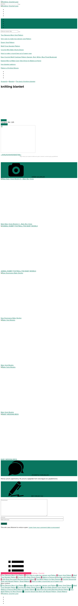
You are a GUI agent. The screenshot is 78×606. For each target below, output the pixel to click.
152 (5, 155)
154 (10, 155)
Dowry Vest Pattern (7, 42)
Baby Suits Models (7, 412)
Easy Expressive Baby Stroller (11, 318)
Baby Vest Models (7, 365)
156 (14, 155)
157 (17, 155)
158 (19, 155)
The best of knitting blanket (25, 82)
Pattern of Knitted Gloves (10, 68)
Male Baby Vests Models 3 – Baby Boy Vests (16, 224)
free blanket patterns (8, 64)
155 (12, 155)
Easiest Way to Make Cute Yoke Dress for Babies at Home (21, 61)
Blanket (11, 82)
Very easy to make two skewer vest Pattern (16, 39)
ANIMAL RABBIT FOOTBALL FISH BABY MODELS (18, 271)
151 (3, 155)
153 (7, 155)
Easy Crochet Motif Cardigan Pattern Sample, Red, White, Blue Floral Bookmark (29, 57)
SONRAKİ (4, 124)
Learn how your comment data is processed (44, 527)
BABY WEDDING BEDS (9, 459)
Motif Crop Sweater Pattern (10, 46)
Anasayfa (4, 82)
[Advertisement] (39, 105)
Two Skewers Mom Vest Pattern (12, 35)
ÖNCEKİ (4, 120)
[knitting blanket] (18, 152)
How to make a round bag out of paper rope (16, 53)
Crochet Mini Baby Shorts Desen (12, 50)
